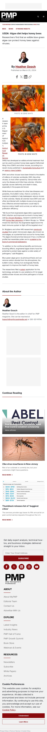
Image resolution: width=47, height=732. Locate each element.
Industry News (10, 629)
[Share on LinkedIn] (25, 77)
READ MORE (6, 475)
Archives (8, 676)
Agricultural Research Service (5, 153)
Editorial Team (10, 601)
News (11, 29)
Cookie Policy (8, 710)
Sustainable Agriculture (31, 168)
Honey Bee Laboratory (14, 220)
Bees (4, 29)
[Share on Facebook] (17, 77)
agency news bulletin (13, 170)
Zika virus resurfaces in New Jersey (20, 464)
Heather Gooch (26, 66)
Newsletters (9, 662)
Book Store (9, 643)
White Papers (10, 671)
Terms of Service (15, 731)
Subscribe (23, 558)
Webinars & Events (12, 647)
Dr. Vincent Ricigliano (14, 218)
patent (22, 269)
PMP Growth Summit (13, 638)
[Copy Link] (30, 77)
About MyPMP (10, 597)
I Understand (23, 716)
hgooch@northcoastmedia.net (14, 319)
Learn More (23, 722)
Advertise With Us (12, 610)
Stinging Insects (23, 29)
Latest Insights (10, 625)
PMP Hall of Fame (12, 634)
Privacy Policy (4, 731)
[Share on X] (21, 77)
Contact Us (9, 606)
